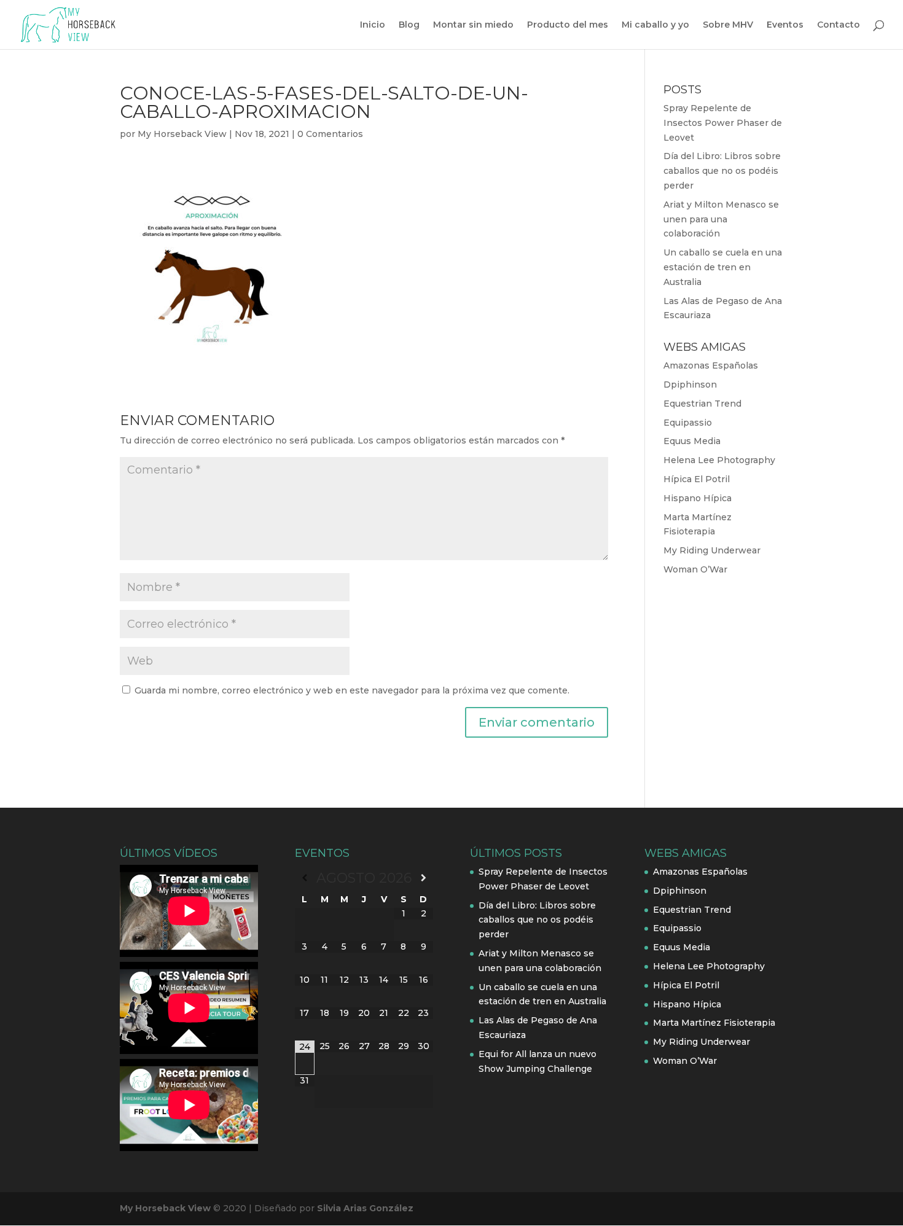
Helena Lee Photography (719, 460)
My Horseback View (182, 133)
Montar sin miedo (473, 25)
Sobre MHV (728, 25)
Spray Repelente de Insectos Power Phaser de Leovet (722, 123)
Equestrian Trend (702, 403)
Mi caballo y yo (655, 25)
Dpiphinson (690, 384)
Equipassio (687, 422)
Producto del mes (567, 25)
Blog (409, 25)
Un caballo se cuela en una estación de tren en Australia (722, 267)
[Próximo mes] (423, 878)
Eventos (785, 25)
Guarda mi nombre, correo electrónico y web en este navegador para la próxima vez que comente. (352, 690)
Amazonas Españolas (710, 365)
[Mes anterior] (305, 878)
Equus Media (692, 441)
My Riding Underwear (711, 550)
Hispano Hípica (697, 498)
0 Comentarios (330, 133)
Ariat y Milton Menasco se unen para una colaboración (721, 219)
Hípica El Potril (696, 479)
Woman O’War (695, 569)
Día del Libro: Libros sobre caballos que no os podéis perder (722, 170)
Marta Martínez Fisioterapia (714, 1022)
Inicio (372, 25)
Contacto (838, 25)
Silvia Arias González (365, 1208)
